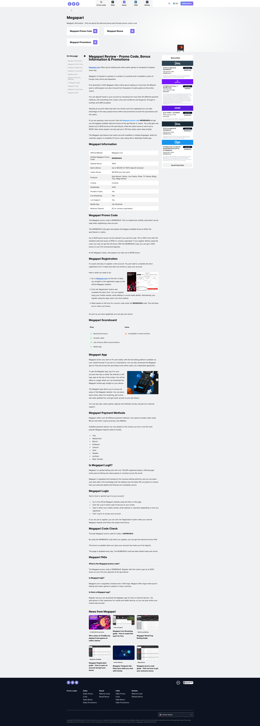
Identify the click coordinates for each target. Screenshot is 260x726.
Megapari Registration (75, 67)
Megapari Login (73, 86)
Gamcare (140, 722)
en (177, 3)
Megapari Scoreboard (75, 71)
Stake (85, 691)
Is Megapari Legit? (74, 83)
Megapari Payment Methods (74, 78)
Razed (101, 691)
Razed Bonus (104, 697)
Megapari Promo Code (75, 64)
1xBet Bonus (120, 700)
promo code (130, 120)
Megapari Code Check (75, 89)
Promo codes (72, 691)
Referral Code (104, 694)
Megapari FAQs (73, 93)
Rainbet (135, 691)
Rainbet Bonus (137, 697)
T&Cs (168, 118)
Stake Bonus (88, 700)
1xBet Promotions (122, 703)
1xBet (117, 691)
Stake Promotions (90, 703)
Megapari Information (75, 61)
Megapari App (72, 74)
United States (167, 715)
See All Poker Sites (177, 165)
